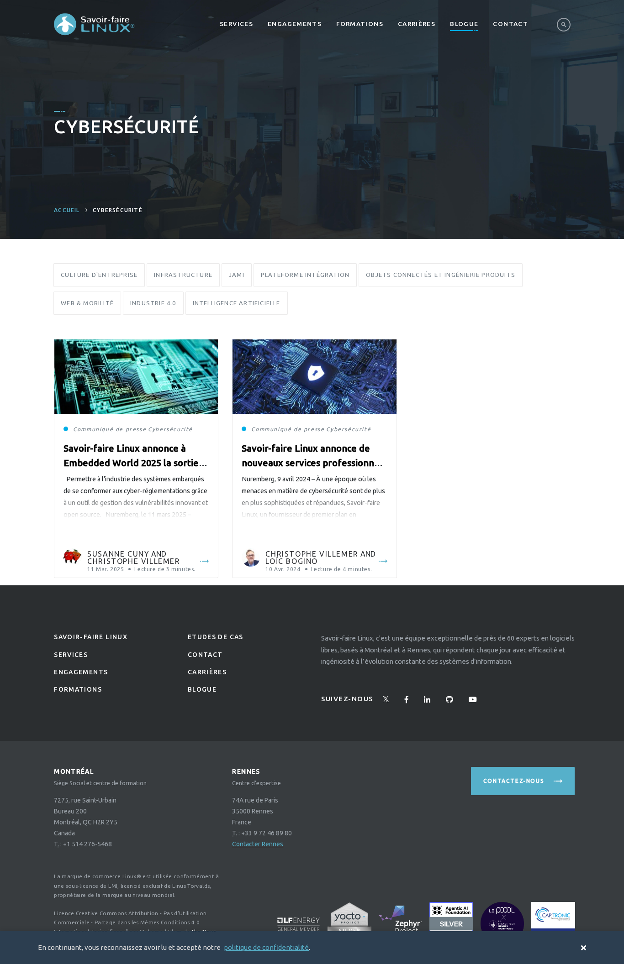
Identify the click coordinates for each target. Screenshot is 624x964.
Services (236, 23)
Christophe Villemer (133, 561)
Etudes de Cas (215, 637)
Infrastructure (183, 274)
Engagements (295, 23)
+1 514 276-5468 (87, 844)
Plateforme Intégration (305, 274)
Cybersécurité (170, 429)
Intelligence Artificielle (236, 303)
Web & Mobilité (87, 303)
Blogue (464, 23)
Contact (510, 23)
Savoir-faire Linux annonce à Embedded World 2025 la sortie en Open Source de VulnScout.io (132, 463)
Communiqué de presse (109, 429)
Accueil (66, 210)
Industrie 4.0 (153, 303)
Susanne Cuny (118, 554)
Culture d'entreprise (99, 274)
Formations (359, 23)
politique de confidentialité (266, 947)
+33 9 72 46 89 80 (266, 833)
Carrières (416, 23)
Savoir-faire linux (90, 637)
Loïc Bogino (291, 561)
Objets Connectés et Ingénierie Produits (440, 274)
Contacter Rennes (257, 844)
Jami (236, 274)
